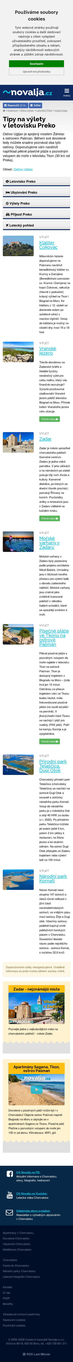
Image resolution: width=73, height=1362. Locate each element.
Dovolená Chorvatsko (16, 1238)
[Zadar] (18, 442)
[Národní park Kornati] (18, 879)
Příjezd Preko (21, 214)
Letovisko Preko (44, 110)
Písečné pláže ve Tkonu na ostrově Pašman (54, 638)
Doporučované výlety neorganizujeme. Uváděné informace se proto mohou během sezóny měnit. (35, 969)
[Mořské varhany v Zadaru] (18, 541)
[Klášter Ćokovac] (18, 246)
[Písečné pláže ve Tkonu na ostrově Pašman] (18, 634)
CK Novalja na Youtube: (31, 1193)
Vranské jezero (47, 350)
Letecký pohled (21, 225)
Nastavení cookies (14, 1320)
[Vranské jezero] (18, 352)
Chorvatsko (10, 1260)
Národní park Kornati (53, 878)
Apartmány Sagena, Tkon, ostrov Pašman (36, 1069)
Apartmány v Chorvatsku (18, 1233)
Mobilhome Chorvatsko (17, 1249)
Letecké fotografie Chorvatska (21, 1276)
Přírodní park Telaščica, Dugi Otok (53, 766)
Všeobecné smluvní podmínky (21, 1314)
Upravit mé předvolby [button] (36, 71)
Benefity (8, 1304)
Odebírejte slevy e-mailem (33, 1211)
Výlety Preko (61, 110)
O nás (6, 1292)
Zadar (45, 439)
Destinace (12, 110)
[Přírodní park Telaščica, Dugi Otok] (18, 764)
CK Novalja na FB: (28, 1172)
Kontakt (7, 1287)
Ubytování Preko (23, 192)
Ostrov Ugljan (27, 110)
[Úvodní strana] (4, 110)
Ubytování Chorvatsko (16, 1244)
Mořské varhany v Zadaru (49, 542)
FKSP (6, 1298)
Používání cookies (14, 1325)
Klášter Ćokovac (48, 245)
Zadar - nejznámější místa (36, 989)
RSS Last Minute (38, 1354)
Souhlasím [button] (36, 63)
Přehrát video (48, 419)
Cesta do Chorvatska (16, 1265)
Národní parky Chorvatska (19, 1271)
